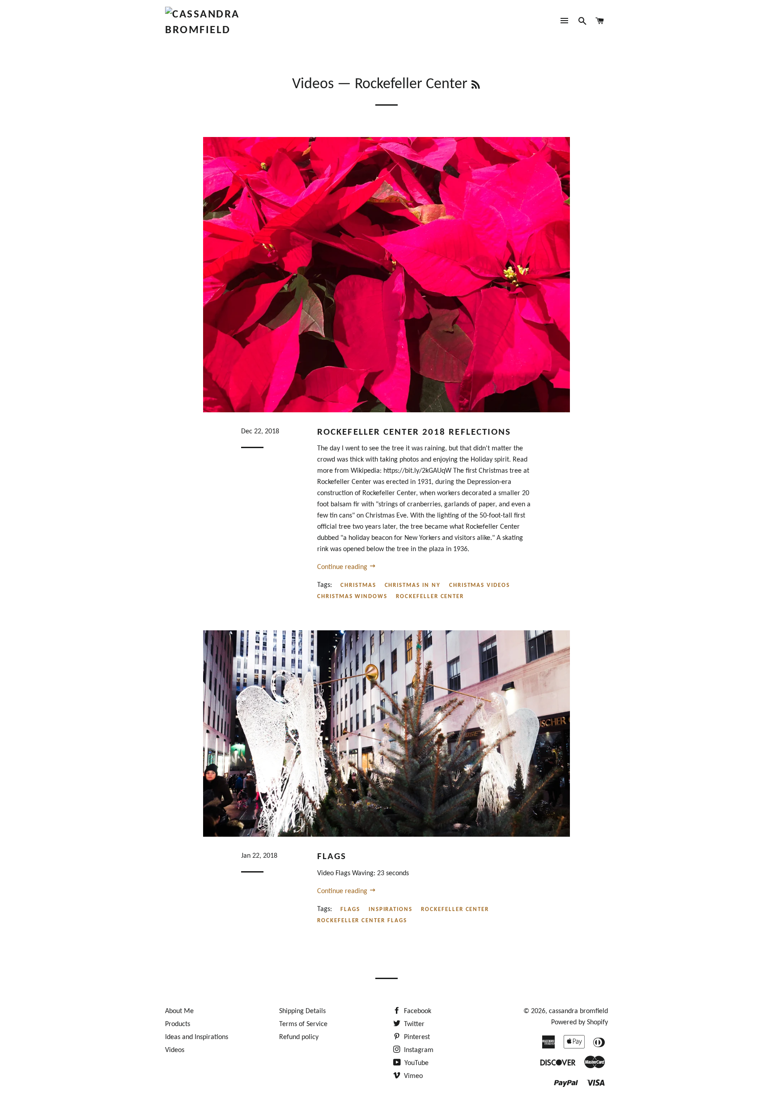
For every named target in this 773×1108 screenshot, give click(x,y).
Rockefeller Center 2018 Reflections (414, 432)
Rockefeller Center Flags (362, 921)
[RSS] (475, 85)
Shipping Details (302, 1011)
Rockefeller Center (430, 596)
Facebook (416, 1011)
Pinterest (416, 1037)
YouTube (416, 1063)
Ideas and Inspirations (196, 1037)
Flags (332, 856)
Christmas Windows (352, 596)
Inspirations (390, 909)
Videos (313, 84)
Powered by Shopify (579, 1022)
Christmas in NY (413, 585)
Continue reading (343, 567)
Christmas (358, 585)
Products (177, 1024)
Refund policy (299, 1037)
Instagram (417, 1050)
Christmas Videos (479, 585)
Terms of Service (303, 1024)
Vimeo (412, 1076)
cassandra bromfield (578, 1011)
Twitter (413, 1024)
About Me (179, 1011)
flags (350, 909)
